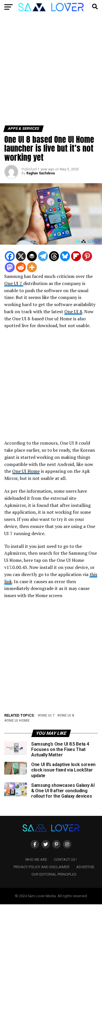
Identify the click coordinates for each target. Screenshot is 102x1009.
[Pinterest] (87, 256)
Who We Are (36, 859)
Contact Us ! (65, 859)
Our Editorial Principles (53, 874)
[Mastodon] (10, 267)
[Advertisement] (51, 72)
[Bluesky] (65, 256)
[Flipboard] (76, 256)
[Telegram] (43, 256)
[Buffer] (32, 256)
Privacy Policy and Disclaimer (41, 867)
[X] (21, 256)
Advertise (85, 867)
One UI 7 (13, 283)
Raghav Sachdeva (40, 173)
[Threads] (54, 256)
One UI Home (26, 471)
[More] (32, 267)
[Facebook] (10, 256)
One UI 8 (73, 311)
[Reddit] (21, 267)
